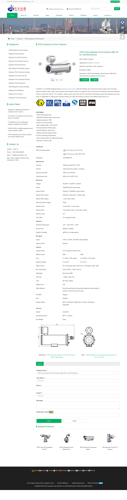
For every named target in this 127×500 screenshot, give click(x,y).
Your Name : (41, 378)
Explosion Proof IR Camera (17, 65)
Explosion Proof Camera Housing (19, 72)
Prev (40, 64)
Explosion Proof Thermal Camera (19, 79)
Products (36, 15)
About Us (24, 15)
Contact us (107, 15)
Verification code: (42, 412)
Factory (71, 15)
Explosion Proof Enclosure (17, 83)
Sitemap (90, 486)
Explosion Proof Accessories (17, 97)
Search (117, 8)
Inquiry (95, 15)
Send (49, 421)
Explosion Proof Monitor (16, 90)
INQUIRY (85, 80)
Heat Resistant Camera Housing (19, 86)
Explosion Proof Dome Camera (18, 61)
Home (12, 15)
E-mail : (40, 393)
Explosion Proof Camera (16, 54)
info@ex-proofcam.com (56, 9)
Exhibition (83, 15)
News (47, 15)
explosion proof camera (69, 89)
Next (74, 64)
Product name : (42, 370)
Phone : (39, 385)
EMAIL (95, 80)
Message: (40, 400)
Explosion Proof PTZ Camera (18, 57)
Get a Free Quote (115, 1)
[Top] (122, 37)
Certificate (59, 15)
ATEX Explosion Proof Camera (34, 39)
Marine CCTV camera (15, 94)
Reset (74, 421)
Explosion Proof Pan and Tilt (17, 76)
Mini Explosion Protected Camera (19, 68)
